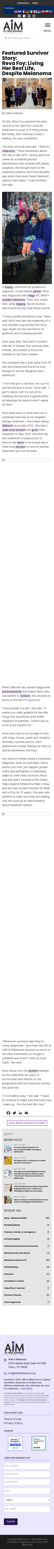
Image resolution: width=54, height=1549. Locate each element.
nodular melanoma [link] (13, 299)
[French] (24, 11)
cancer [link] (37, 291)
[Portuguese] (51, 11)
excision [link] (20, 446)
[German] (28, 11)
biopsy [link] (9, 287)
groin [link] (35, 429)
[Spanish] (43, 11)
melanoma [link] (8, 150)
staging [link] (20, 303)
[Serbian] (39, 11)
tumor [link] (20, 442)
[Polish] (47, 11)
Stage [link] (31, 295)
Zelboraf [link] (7, 425)
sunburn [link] (25, 695)
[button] (47, 25)
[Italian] (31, 11)
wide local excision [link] (14, 429)
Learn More (26, 1388)
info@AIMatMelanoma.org (21, 1373)
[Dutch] (20, 11)
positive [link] (33, 1070)
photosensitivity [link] (12, 691)
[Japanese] (35, 11)
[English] (16, 11)
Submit (11, 1521)
